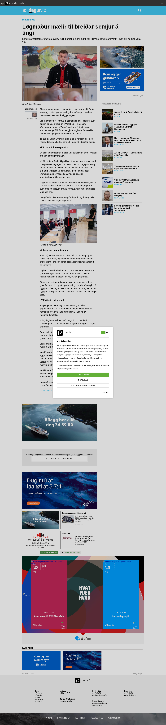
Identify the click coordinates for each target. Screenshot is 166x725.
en (107, 333)
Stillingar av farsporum (83, 385)
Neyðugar (83, 380)
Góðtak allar (83, 375)
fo (103, 333)
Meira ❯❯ (105, 392)
